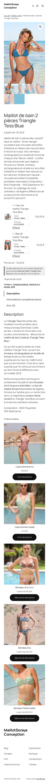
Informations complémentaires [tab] (24, 299)
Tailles (16, 216)
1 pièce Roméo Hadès (24, 527)
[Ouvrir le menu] (33, 6)
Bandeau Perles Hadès (24, 708)
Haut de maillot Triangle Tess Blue (20, 209)
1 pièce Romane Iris (24, 467)
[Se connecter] (37, 5)
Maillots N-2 (34, 284)
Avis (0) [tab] (11, 305)
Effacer (16, 227)
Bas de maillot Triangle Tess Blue (20, 237)
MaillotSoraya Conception (11, 6)
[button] (40, 26)
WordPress (40, 778)
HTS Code (17, 222)
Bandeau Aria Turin (24, 587)
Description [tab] (13, 293)
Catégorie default (20, 284)
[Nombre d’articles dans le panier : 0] (42, 5)
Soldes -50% (16, 15)
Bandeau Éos (24, 648)
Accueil (7, 15)
